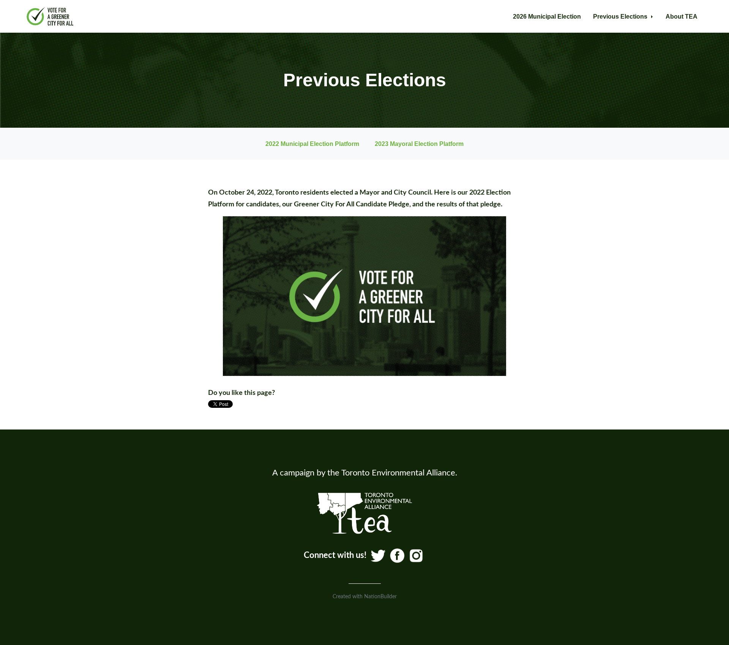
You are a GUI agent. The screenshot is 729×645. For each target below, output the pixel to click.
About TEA (681, 16)
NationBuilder (380, 596)
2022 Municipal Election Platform (312, 143)
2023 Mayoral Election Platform (419, 143)
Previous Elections (621, 16)
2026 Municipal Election (547, 16)
